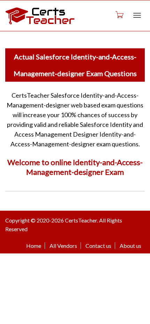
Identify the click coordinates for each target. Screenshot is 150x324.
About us (130, 245)
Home (33, 245)
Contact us (98, 245)
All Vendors (63, 245)
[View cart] (118, 14)
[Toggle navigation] (137, 15)
